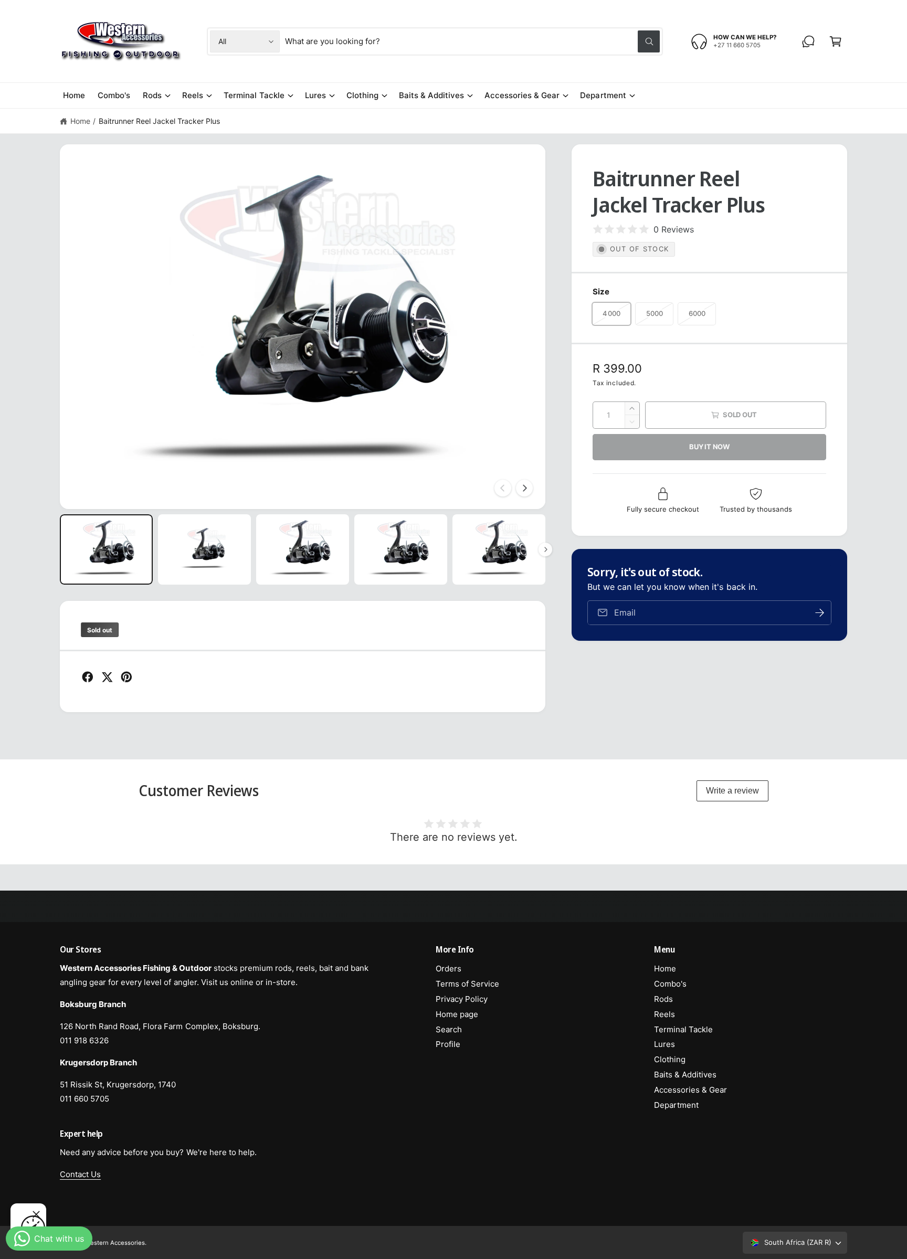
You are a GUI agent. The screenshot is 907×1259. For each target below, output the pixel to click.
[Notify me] (819, 612)
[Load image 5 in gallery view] (498, 549)
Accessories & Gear (522, 95)
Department (603, 95)
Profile (448, 1044)
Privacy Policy (462, 999)
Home (80, 121)
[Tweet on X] (107, 677)
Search (449, 1029)
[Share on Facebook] (87, 677)
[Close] (36, 1214)
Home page (457, 1014)
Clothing (362, 95)
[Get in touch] (808, 41)
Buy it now (709, 446)
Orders (448, 969)
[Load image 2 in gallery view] (204, 549)
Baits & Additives (431, 95)
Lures (315, 95)
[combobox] (472, 41)
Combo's (670, 984)
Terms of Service (467, 984)
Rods (152, 95)
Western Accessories (115, 1242)
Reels (192, 95)
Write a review (732, 790)
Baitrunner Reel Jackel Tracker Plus (159, 121)
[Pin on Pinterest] (126, 677)
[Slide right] (524, 488)
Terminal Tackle (254, 95)
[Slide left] (502, 488)
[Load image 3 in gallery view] (302, 549)
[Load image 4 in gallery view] (400, 549)
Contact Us (80, 1174)
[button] (835, 41)
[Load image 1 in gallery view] (106, 549)
